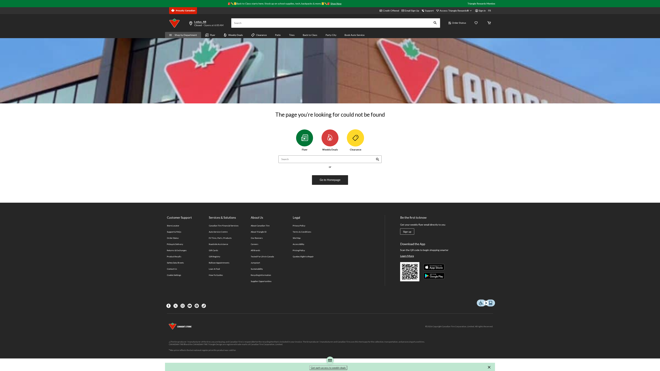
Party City (331, 34)
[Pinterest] (197, 306)
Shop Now (336, 3)
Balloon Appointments (219, 262)
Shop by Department (186, 34)
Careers (254, 244)
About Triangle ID (258, 232)
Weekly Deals (235, 34)
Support (429, 10)
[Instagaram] (182, 306)
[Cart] (489, 23)
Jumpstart (255, 262)
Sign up (407, 231)
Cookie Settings (174, 275)
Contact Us (172, 269)
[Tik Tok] (204, 306)
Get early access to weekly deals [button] (328, 367)
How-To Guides (216, 275)
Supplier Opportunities (261, 281)
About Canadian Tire (260, 225)
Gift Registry (214, 256)
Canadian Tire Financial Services (224, 225)
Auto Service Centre (218, 232)
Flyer (212, 34)
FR (489, 10)
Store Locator (173, 225)
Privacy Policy (299, 225)
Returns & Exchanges (177, 250)
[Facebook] (168, 306)
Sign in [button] (482, 10)
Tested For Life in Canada (262, 256)
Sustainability (257, 269)
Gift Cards (213, 250)
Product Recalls (174, 256)
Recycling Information (261, 275)
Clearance (261, 34)
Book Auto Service (355, 34)
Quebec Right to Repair (303, 256)
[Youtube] (190, 306)
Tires (292, 34)
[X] (175, 306)
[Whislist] (476, 23)
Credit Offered (391, 10)
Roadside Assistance (218, 244)
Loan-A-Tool (214, 269)
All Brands (255, 250)
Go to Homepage (330, 179)
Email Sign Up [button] (412, 10)
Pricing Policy (299, 250)
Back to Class (310, 34)
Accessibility (298, 244)
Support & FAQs (174, 232)
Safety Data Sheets (175, 262)
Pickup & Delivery (175, 244)
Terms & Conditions (302, 232)
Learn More (407, 255)
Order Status (459, 22)
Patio (278, 34)
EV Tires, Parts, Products (220, 238)
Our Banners (257, 238)
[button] (435, 23)
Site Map (296, 238)
